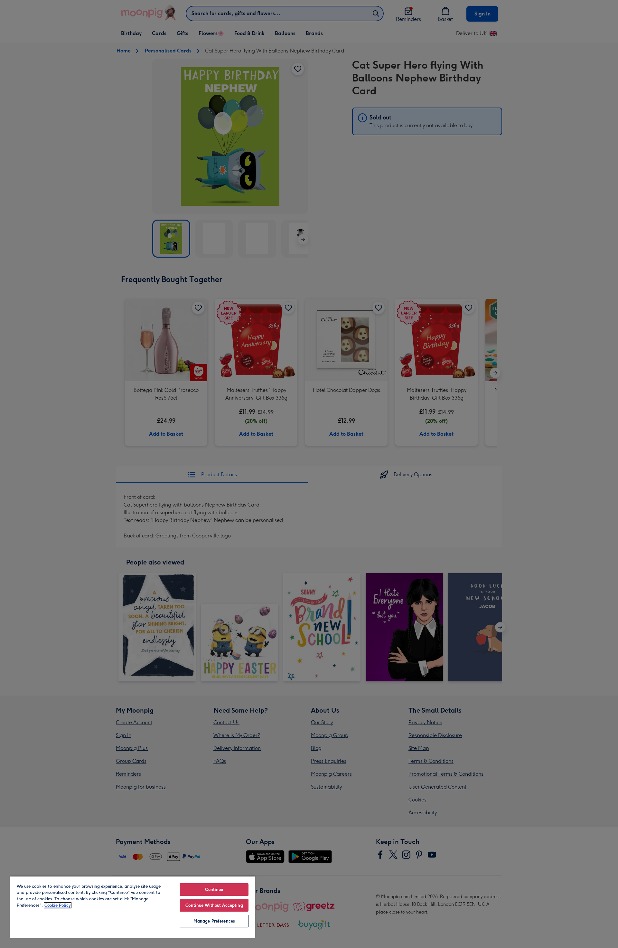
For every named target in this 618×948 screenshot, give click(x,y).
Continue (214, 889)
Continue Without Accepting (214, 905)
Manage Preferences (214, 921)
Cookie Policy (57, 905)
